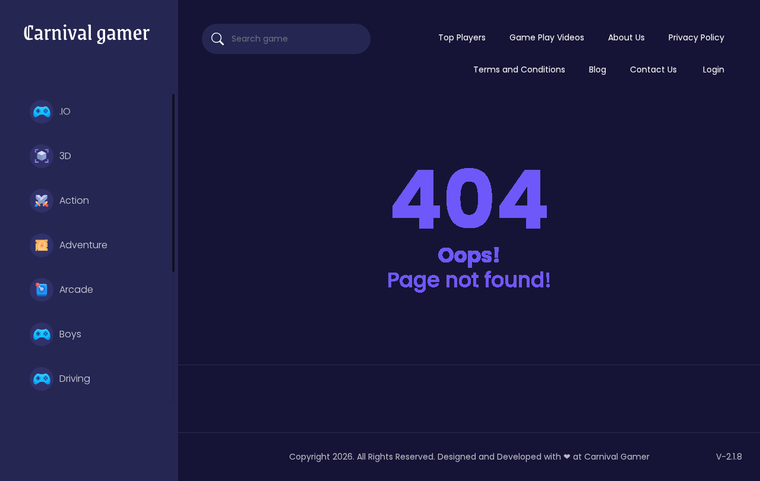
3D (65, 156)
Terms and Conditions (519, 69)
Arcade (76, 289)
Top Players (462, 37)
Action (74, 200)
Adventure (83, 245)
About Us (626, 37)
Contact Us (653, 69)
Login (713, 69)
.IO (65, 111)
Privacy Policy (696, 37)
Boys (70, 334)
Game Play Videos (546, 37)
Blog (597, 69)
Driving (74, 378)
